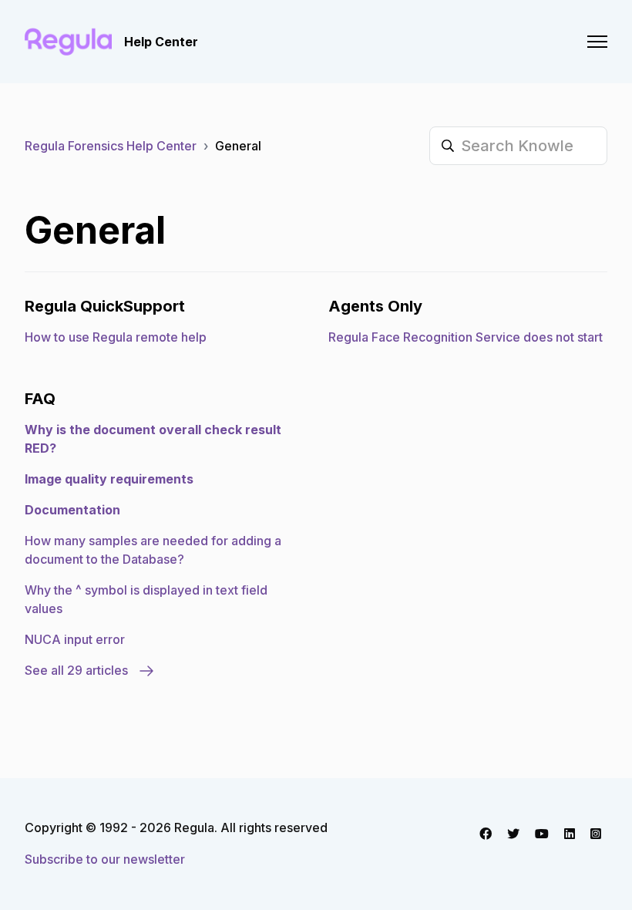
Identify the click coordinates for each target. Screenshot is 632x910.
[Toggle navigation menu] (597, 42)
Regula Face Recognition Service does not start (465, 337)
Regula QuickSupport (105, 306)
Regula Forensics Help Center (111, 145)
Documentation (72, 509)
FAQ (40, 398)
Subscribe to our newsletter (105, 859)
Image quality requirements (109, 479)
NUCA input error (75, 639)
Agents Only (375, 306)
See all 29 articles (78, 670)
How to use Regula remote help (116, 337)
